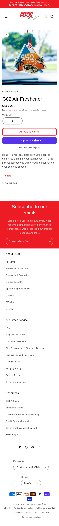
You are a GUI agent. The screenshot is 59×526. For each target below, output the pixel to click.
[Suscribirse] (50, 241)
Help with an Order (15, 335)
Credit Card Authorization (18, 421)
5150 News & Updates (17, 268)
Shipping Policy (13, 368)
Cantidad (6, 115)
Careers (10, 295)
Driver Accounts (14, 282)
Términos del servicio (22, 512)
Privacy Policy (13, 375)
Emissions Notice (15, 408)
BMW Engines (13, 434)
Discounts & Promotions (18, 275)
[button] (6, 16)
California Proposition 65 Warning (23, 414)
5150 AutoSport (27, 504)
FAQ (8, 328)
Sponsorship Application (18, 289)
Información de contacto (31, 517)
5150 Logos (11, 302)
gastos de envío (12, 110)
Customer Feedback (16, 341)
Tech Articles (12, 401)
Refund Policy (13, 362)
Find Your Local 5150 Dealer (20, 355)
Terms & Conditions (16, 382)
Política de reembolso (23, 508)
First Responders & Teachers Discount (25, 348)
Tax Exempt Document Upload (21, 428)
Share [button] (8, 176)
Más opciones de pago (29, 148)
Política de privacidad (45, 508)
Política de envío (42, 512)
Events (9, 309)
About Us (10, 262)
